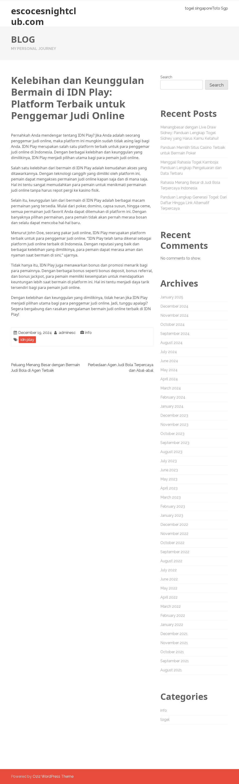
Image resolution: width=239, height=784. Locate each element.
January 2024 (171, 406)
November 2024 (174, 315)
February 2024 (172, 397)
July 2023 (168, 461)
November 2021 (174, 643)
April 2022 (169, 597)
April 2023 (169, 488)
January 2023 (171, 515)
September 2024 (175, 333)
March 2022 (170, 606)
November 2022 (174, 533)
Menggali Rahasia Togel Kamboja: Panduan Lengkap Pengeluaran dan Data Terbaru (190, 168)
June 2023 (169, 470)
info (88, 332)
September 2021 (174, 661)
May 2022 (168, 588)
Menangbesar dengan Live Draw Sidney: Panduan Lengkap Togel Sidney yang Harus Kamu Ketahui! (189, 133)
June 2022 (169, 579)
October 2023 (172, 433)
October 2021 (172, 652)
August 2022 (171, 561)
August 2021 (171, 670)
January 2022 (171, 624)
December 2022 (174, 524)
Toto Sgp (220, 8)
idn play (27, 339)
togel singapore (198, 8)
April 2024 (169, 379)
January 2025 (171, 297)
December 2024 (174, 306)
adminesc (67, 332)
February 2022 (172, 615)
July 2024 (168, 352)
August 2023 (171, 452)
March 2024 (170, 388)
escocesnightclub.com (43, 16)
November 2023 (174, 424)
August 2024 (171, 342)
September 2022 (174, 552)
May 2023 (168, 479)
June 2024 (169, 361)
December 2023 (174, 415)
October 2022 (172, 543)
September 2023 (174, 443)
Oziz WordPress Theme (53, 776)
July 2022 (168, 570)
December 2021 (174, 633)
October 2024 (172, 324)
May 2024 (169, 370)
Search (166, 77)
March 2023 (170, 497)
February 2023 (172, 506)
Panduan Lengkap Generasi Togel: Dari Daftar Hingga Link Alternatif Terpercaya (193, 203)
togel (164, 719)
